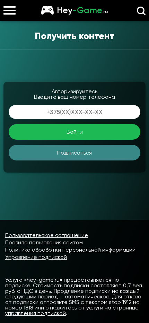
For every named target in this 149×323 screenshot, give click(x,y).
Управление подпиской (36, 257)
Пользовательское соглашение (46, 235)
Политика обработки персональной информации (70, 249)
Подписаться (74, 152)
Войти (75, 132)
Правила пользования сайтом (44, 242)
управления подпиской (35, 313)
